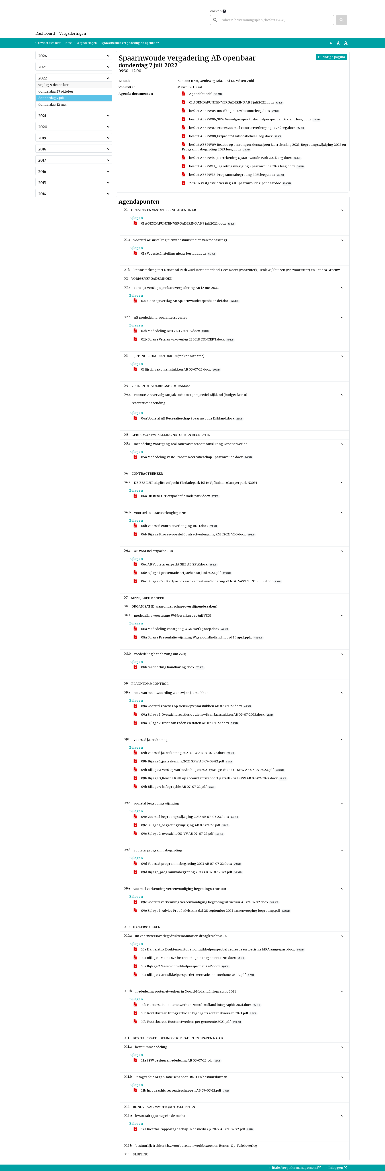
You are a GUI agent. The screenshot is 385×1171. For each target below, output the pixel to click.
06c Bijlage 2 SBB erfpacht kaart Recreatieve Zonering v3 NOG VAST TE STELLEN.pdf (210, 581)
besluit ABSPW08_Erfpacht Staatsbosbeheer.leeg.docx (234, 136)
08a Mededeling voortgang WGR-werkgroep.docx (184, 629)
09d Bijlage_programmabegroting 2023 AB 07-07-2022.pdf (191, 872)
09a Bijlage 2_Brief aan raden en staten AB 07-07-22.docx (189, 723)
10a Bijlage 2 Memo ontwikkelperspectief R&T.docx (184, 966)
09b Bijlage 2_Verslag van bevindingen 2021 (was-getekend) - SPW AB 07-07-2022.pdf (212, 770)
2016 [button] (42, 171)
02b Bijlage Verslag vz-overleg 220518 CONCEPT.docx (186, 339)
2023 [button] (42, 67)
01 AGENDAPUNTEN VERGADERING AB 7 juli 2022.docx (235, 102)
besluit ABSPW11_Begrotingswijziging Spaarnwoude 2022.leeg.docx (246, 166)
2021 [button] (42, 115)
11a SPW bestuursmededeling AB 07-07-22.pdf (180, 1060)
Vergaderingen (72, 33)
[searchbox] (272, 20)
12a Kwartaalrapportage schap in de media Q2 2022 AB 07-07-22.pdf (196, 1129)
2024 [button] (42, 56)
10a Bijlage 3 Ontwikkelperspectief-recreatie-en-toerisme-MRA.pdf (197, 975)
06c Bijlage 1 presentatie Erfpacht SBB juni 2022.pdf (185, 573)
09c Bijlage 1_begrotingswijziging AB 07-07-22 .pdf (184, 825)
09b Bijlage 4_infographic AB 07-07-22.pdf (177, 787)
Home (67, 43)
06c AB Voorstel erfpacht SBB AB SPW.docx (178, 564)
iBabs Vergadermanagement (294, 1168)
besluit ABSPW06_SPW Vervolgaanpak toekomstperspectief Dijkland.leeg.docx (254, 119)
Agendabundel (205, 94)
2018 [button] (42, 149)
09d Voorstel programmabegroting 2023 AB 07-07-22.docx (190, 864)
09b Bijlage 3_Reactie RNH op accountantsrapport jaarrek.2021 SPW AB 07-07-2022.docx (213, 778)
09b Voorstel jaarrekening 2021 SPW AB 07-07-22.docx (187, 753)
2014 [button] (42, 194)
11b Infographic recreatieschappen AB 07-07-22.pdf (184, 1090)
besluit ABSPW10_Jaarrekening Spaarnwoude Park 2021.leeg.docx (244, 158)
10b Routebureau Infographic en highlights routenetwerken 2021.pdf (198, 1013)
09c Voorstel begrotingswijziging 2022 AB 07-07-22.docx (189, 817)
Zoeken (216, 11)
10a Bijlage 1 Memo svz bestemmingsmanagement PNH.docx (192, 958)
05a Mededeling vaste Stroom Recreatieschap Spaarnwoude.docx (196, 457)
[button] (341, 20)
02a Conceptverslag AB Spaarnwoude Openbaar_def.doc (189, 301)
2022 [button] (42, 78)
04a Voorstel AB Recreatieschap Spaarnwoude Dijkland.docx (191, 418)
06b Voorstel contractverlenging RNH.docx (178, 526)
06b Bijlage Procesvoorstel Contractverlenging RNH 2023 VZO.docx (197, 534)
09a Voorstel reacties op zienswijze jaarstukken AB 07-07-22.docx (195, 706)
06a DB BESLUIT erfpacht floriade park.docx (179, 496)
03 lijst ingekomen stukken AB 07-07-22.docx (180, 369)
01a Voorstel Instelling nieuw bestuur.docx (177, 253)
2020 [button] (42, 127)
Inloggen (336, 1168)
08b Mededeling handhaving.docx (171, 667)
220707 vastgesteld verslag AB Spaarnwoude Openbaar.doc (239, 183)
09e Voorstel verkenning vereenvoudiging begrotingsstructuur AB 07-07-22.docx (209, 902)
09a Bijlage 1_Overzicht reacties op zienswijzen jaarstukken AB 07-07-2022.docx (206, 715)
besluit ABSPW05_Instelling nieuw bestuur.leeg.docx (233, 111)
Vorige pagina (333, 57)
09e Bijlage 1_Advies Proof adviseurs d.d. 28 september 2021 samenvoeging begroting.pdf (215, 911)
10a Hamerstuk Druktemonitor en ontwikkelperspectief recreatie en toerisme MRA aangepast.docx (222, 949)
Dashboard (45, 33)
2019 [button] (42, 138)
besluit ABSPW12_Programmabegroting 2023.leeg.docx (236, 175)
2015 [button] (42, 182)
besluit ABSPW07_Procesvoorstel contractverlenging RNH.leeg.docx (246, 128)
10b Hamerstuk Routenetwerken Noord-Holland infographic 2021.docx (200, 1005)
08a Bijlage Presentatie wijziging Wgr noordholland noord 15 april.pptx (201, 637)
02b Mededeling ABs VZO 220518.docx (174, 331)
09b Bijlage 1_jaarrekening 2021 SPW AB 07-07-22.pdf (186, 761)
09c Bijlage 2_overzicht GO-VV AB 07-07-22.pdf (181, 834)
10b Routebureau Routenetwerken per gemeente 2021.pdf (190, 1022)
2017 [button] (42, 160)
